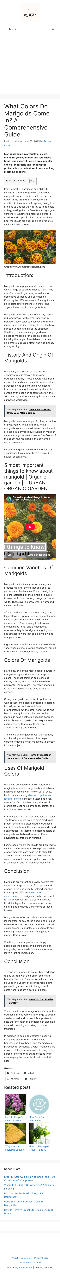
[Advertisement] (30, 64)
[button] (53, 29)
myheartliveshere (24, 1267)
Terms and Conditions (30, 1262)
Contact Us (26, 1258)
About (15, 1258)
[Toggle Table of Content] (30, 181)
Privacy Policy (41, 1258)
